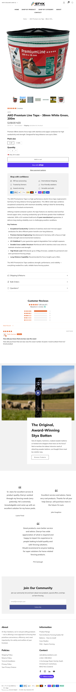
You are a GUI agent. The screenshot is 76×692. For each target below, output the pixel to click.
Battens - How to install (47, 638)
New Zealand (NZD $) (9, 2)
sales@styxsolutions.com (48, 655)
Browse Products (40, 457)
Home (17, 9)
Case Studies (43, 641)
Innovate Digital (12, 690)
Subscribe (38, 607)
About (58, 9)
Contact (38, 12)
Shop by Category (46, 9)
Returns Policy (7, 658)
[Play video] (38, 393)
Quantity (11, 147)
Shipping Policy (7, 655)
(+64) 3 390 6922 (45, 658)
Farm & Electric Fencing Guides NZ (51, 635)
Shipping (26, 125)
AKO (9, 112)
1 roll (10, 143)
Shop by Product (29, 9)
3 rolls (18, 143)
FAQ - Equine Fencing (47, 644)
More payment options (38, 170)
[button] (12, 108)
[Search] (72, 2)
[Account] (64, 2)
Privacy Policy (6, 664)
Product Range (44, 632)
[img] (7, 331)
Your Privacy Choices (9, 667)
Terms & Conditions (8, 661)
